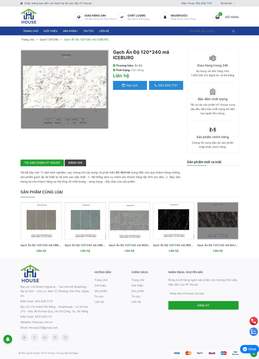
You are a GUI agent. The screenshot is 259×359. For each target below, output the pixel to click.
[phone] (254, 321)
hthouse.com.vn (42, 322)
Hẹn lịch (131, 85)
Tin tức (88, 30)
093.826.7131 (204, 3)
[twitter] (24, 337)
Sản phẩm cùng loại (41, 192)
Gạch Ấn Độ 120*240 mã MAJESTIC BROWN (225, 245)
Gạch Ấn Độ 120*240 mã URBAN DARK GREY (49, 245)
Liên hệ (104, 30)
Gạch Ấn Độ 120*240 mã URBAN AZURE (90, 245)
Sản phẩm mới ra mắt (204, 162)
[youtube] (55, 337)
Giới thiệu (51, 30)
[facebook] (34, 337)
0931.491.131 (43, 316)
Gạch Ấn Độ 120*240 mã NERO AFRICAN (179, 245)
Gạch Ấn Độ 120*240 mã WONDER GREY (135, 245)
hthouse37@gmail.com (43, 327)
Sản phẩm (70, 30)
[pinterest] (65, 337)
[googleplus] (45, 337)
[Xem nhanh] (45, 251)
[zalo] (254, 331)
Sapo (75, 353)
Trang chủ (30, 30)
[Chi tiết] (36, 251)
